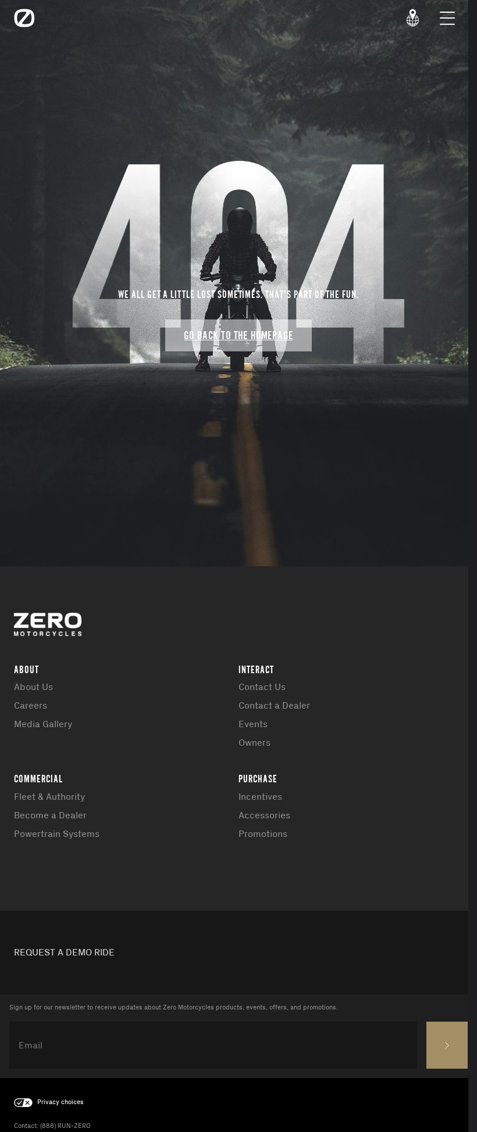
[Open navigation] (447, 18)
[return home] (24, 18)
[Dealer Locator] (413, 18)
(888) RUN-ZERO (65, 1126)
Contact (25, 1126)
